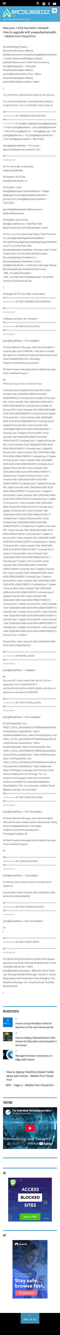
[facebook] (49, 3)
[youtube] (54, 3)
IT (16, 1019)
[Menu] (4, 3)
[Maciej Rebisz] (26, 15)
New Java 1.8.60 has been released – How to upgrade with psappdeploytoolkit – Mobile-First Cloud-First (29, 32)
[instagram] (44, 3)
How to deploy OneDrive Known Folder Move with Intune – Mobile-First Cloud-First (28, 1075)
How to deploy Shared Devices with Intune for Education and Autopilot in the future (36, 1041)
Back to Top (30, 1319)
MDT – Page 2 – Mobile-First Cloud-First (31, 1085)
